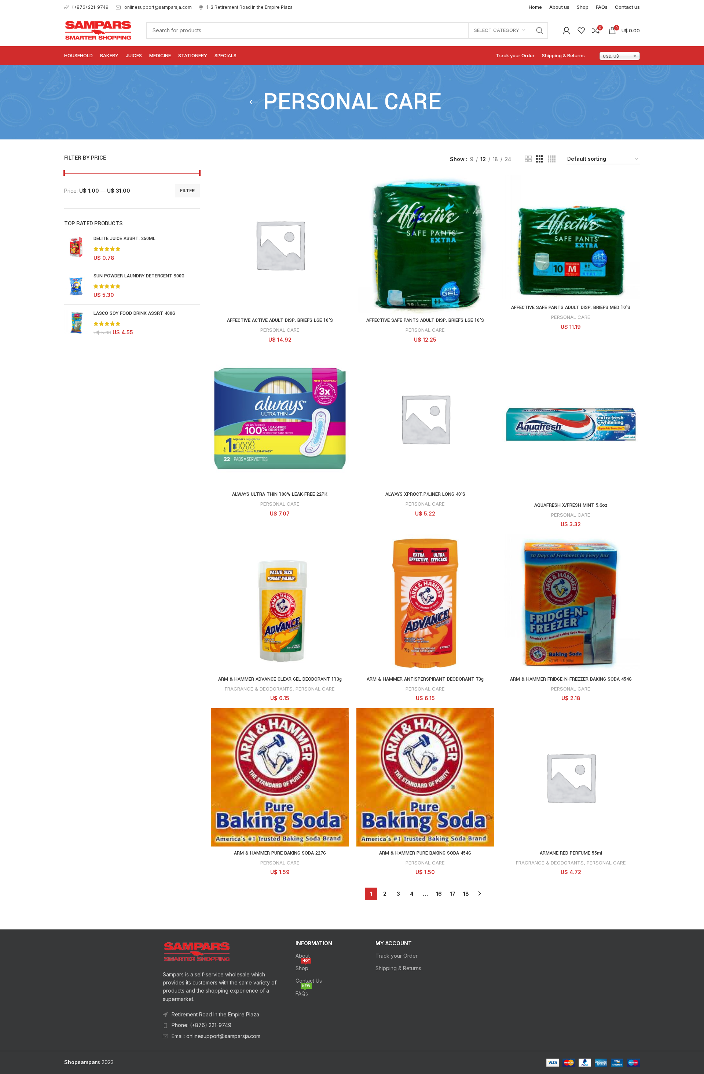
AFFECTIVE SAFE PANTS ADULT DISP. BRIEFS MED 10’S (570, 307)
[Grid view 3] (539, 159)
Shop (303, 966)
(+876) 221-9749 (90, 7)
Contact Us (309, 980)
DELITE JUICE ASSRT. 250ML (124, 238)
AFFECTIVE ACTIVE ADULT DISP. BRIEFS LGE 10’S (280, 320)
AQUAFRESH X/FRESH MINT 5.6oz (571, 505)
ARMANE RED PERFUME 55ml (571, 853)
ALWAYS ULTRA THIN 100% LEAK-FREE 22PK (279, 494)
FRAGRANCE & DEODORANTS (259, 689)
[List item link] (220, 1025)
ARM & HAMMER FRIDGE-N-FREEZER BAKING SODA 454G (571, 679)
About (303, 956)
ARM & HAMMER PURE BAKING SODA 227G (280, 853)
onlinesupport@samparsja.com (158, 7)
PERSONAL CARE (280, 330)
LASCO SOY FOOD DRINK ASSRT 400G (134, 313)
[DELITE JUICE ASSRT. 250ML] (76, 248)
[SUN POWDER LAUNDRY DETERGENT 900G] (76, 286)
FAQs (303, 992)
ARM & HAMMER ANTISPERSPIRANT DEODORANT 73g (425, 679)
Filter (187, 190)
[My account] (566, 30)
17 (452, 894)
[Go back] (254, 102)
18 (466, 894)
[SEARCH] (539, 30)
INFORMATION (314, 943)
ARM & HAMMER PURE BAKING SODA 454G (425, 853)
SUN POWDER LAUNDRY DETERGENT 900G (139, 276)
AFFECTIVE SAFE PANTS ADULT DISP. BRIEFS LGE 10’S (425, 320)
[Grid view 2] (528, 159)
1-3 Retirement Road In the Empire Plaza (249, 7)
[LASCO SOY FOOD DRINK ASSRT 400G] (76, 323)
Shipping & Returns (398, 968)
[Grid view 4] (552, 159)
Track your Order (396, 956)
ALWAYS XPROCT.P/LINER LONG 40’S (425, 494)
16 (439, 894)
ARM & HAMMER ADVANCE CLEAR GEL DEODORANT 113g (280, 679)
